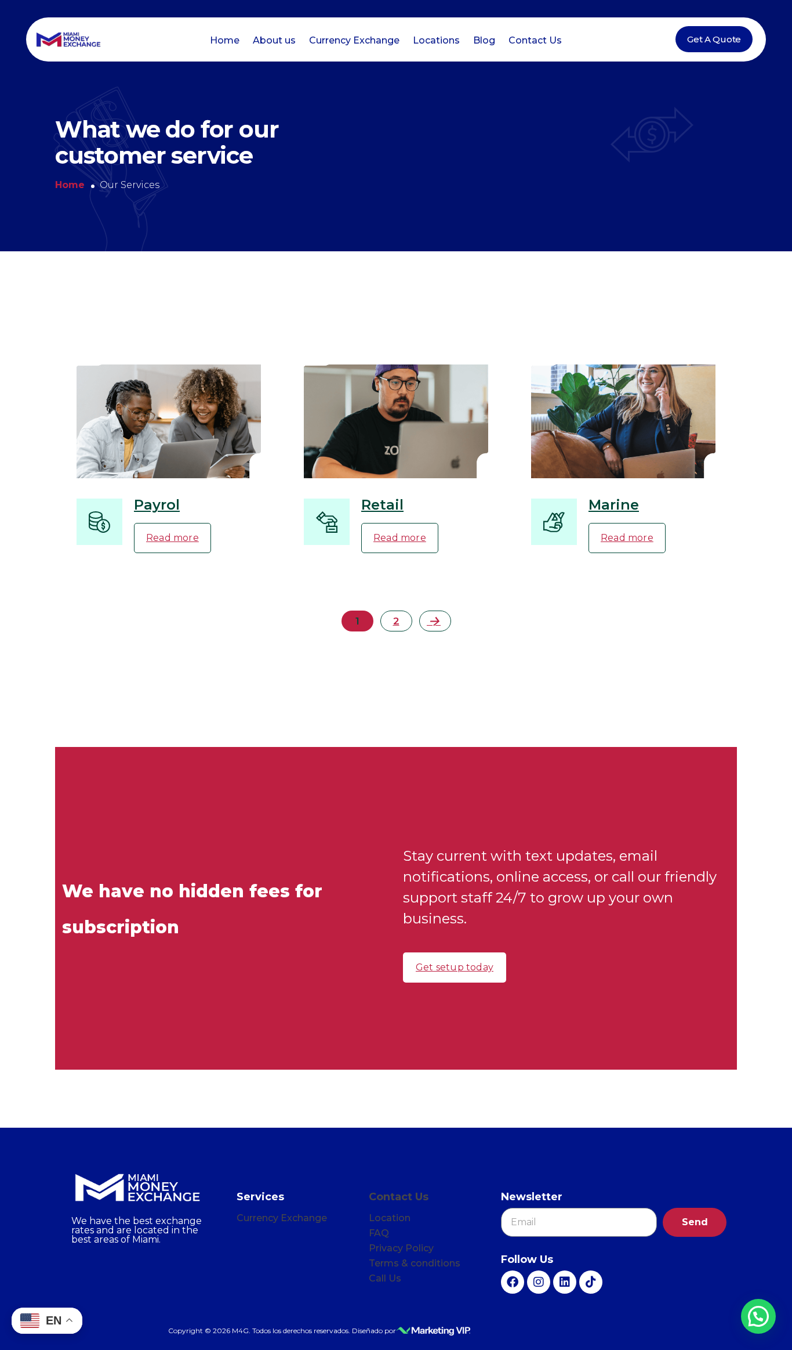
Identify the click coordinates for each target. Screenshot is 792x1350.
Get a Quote (714, 39)
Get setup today (454, 967)
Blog (484, 40)
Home (224, 40)
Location (389, 1217)
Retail (382, 505)
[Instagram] (538, 1282)
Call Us (385, 1278)
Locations (436, 40)
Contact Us (535, 40)
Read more (172, 537)
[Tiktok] (590, 1282)
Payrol (157, 505)
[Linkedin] (564, 1282)
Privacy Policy (401, 1248)
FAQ (379, 1233)
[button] (758, 1316)
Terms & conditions (414, 1263)
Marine (613, 505)
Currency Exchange (354, 40)
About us (274, 40)
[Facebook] (512, 1282)
